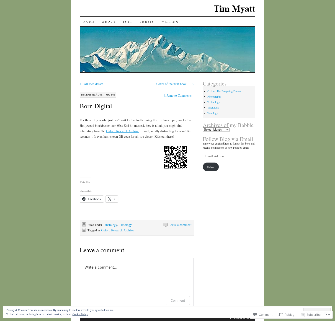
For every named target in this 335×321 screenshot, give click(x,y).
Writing (170, 21)
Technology (213, 102)
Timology (125, 225)
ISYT (127, 21)
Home (89, 21)
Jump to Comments (177, 95)
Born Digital (96, 105)
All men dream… (93, 84)
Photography (214, 96)
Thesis (147, 21)
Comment (178, 300)
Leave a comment (180, 225)
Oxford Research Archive (122, 131)
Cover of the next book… (175, 84)
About (109, 21)
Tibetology (110, 225)
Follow (211, 167)
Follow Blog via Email (228, 138)
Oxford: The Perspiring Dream (224, 91)
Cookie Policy (80, 314)
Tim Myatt (234, 8)
